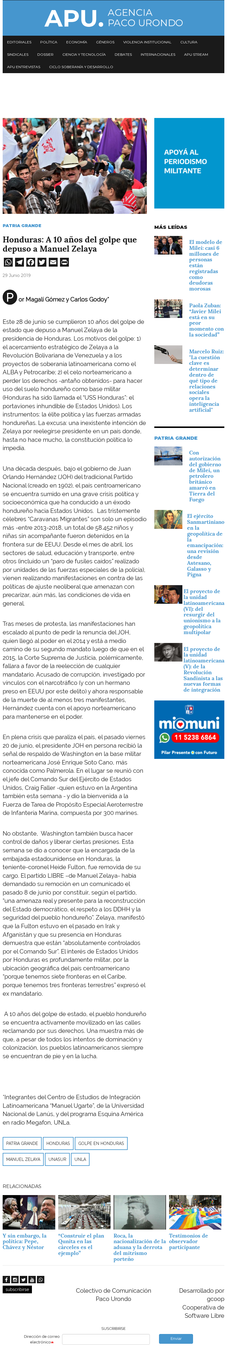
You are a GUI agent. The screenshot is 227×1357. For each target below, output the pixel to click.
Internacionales (158, 54)
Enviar (176, 1338)
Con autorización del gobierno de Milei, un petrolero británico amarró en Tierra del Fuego (205, 476)
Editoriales (19, 42)
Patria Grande (22, 225)
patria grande (22, 1143)
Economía (76, 42)
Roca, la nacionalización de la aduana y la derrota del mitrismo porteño (140, 1247)
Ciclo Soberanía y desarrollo (81, 67)
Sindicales (17, 54)
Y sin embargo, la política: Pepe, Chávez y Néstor (24, 1241)
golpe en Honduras (101, 1143)
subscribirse (17, 1289)
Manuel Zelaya (23, 1159)
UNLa (80, 1159)
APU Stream (196, 54)
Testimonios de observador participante (188, 1241)
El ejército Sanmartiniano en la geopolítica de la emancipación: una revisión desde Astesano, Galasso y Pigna (205, 545)
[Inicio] (113, 18)
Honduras (58, 1143)
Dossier (45, 54)
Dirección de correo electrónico (42, 1339)
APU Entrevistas (23, 67)
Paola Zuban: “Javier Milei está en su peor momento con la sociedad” (206, 320)
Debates (123, 54)
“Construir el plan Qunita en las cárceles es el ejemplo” (81, 1244)
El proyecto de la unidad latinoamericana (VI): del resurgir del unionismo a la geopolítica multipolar (204, 612)
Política (48, 42)
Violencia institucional (147, 42)
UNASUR (57, 1159)
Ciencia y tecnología (84, 54)
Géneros (105, 42)
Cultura (188, 42)
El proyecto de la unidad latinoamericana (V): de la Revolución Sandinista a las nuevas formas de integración (204, 669)
